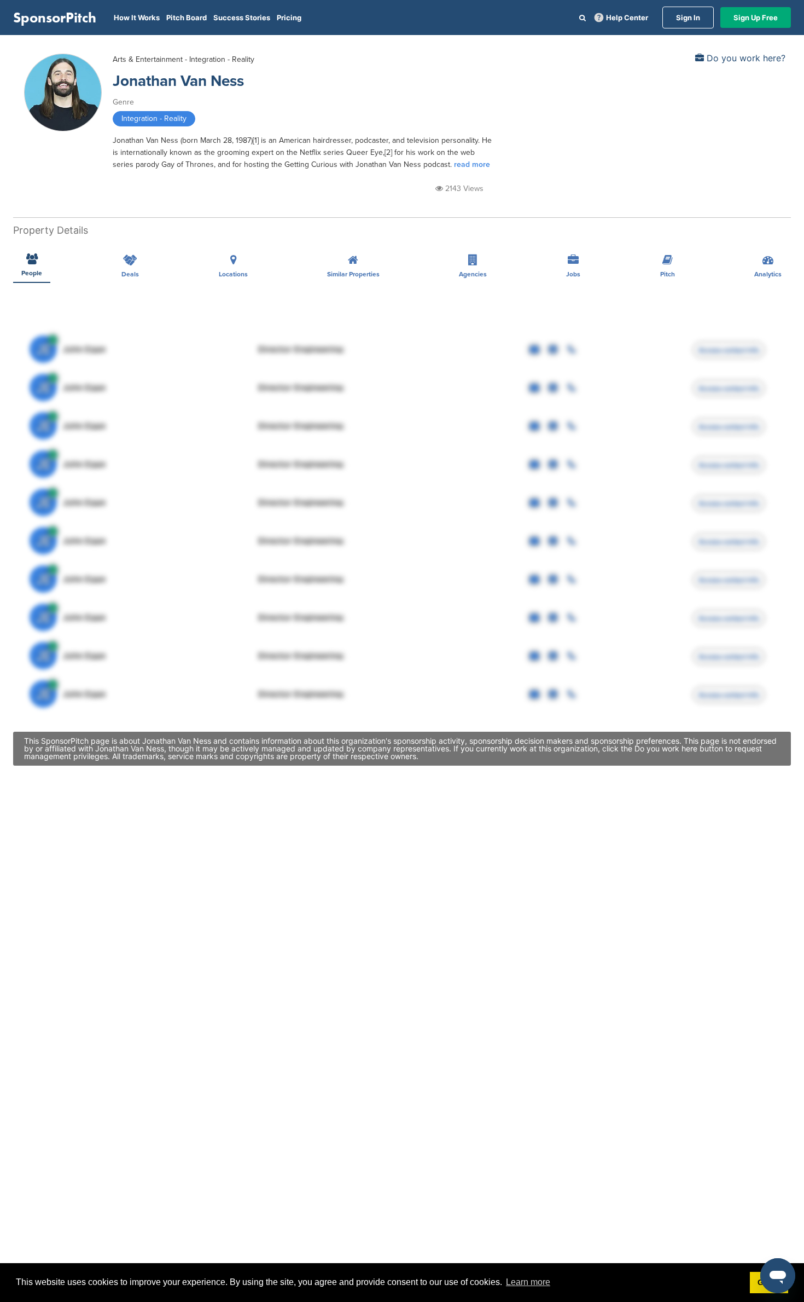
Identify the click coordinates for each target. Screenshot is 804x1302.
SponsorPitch (54, 17)
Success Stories (241, 17)
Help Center (627, 17)
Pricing (289, 17)
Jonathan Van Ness (178, 81)
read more (472, 164)
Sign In (688, 17)
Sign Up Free (755, 17)
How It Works (137, 17)
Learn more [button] (528, 1282)
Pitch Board (186, 17)
